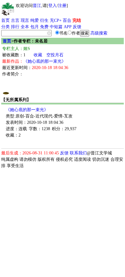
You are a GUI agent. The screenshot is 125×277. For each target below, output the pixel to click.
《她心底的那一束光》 (44, 61)
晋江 (37, 5)
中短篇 (56, 27)
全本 (25, 27)
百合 (67, 20)
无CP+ (56, 20)
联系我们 (78, 153)
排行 (15, 27)
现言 (25, 20)
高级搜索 (98, 33)
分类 (5, 27)
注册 (62, 5)
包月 (34, 27)
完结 (77, 20)
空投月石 (54, 55)
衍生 (44, 20)
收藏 (38, 55)
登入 (52, 5)
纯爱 (34, 20)
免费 (44, 27)
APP (68, 27)
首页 (5, 20)
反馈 (77, 27)
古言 (15, 20)
